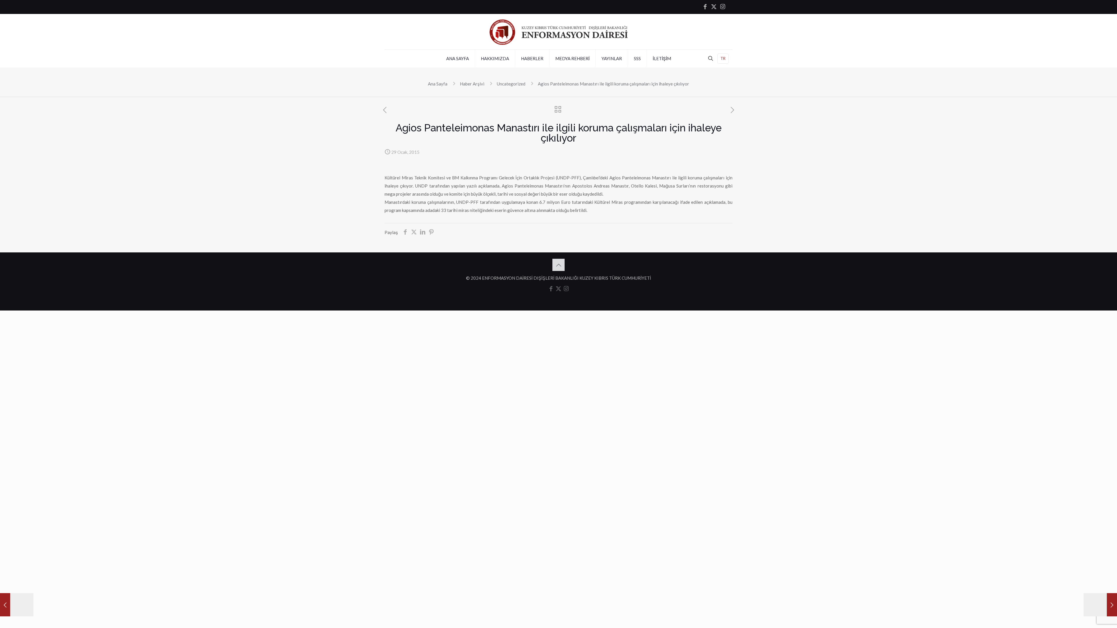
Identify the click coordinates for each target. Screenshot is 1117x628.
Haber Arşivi (472, 83)
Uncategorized (511, 83)
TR (723, 58)
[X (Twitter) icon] (714, 7)
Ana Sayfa (437, 83)
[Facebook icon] (705, 7)
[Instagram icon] (722, 7)
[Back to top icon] (558, 265)
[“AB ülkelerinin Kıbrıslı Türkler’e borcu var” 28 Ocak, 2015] (16, 604)
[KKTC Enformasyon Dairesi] (558, 31)
